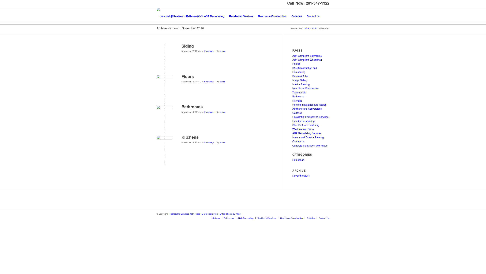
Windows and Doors (303, 129)
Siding (187, 46)
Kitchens (190, 137)
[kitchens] (164, 143)
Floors (187, 76)
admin (222, 51)
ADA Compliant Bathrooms (307, 55)
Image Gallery (300, 80)
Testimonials (299, 92)
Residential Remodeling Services (310, 117)
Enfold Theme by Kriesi (230, 213)
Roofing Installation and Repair (309, 104)
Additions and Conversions (307, 108)
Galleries (297, 113)
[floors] (164, 82)
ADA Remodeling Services (306, 133)
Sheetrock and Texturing (305, 125)
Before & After (300, 76)
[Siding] (164, 52)
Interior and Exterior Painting (308, 137)
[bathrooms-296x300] (164, 113)
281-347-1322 (317, 3)
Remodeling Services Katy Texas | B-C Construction (194, 213)
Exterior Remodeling (303, 121)
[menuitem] (176, 16)
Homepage (209, 51)
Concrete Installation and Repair (309, 145)
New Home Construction (305, 88)
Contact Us (298, 141)
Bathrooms (192, 106)
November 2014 (301, 175)
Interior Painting (301, 84)
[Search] (325, 16)
